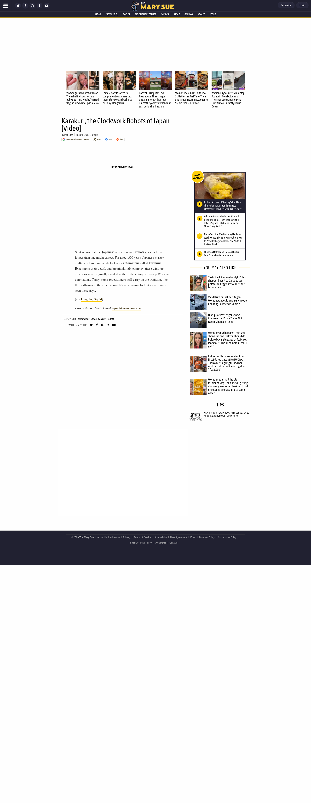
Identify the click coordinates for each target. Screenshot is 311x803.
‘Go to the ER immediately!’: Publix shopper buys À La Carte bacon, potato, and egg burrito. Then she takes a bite (227, 282)
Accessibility (161, 537)
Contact (173, 542)
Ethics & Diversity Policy (202, 537)
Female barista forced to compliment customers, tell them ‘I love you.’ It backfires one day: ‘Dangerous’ (117, 98)
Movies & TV (112, 14)
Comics (165, 14)
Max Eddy (68, 134)
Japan (94, 319)
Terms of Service (142, 537)
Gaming (188, 14)
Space (177, 14)
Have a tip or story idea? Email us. (223, 412)
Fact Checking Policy (141, 542)
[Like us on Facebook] (25, 7)
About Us (102, 537)
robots (111, 319)
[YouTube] (47, 7)
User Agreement (178, 537)
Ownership (160, 542)
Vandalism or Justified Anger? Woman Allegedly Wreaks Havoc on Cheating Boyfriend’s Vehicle (228, 300)
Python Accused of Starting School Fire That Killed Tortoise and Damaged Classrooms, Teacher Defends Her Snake (223, 205)
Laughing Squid (91, 299)
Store (212, 14)
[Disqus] (123, 472)
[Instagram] (32, 7)
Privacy (127, 537)
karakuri (102, 319)
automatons (84, 319)
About (201, 14)
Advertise (115, 537)
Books (126, 14)
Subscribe (286, 5)
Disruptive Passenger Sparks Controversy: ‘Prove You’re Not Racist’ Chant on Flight (225, 318)
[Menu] (5, 5)
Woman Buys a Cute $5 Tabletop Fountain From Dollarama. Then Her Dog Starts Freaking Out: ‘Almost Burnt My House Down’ (228, 99)
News (98, 14)
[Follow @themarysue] (18, 7)
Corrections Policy (227, 537)
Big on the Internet (145, 14)
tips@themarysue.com (126, 308)
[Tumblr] (39, 7)
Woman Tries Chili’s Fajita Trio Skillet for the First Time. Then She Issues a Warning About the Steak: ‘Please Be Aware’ (191, 98)
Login (302, 5)
